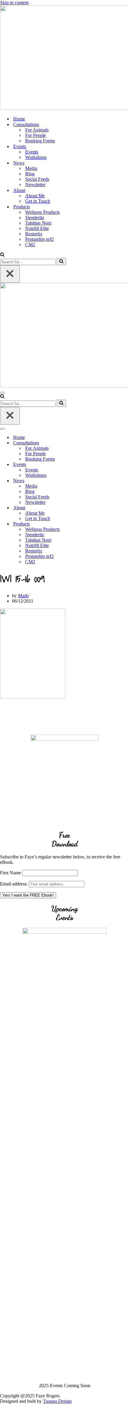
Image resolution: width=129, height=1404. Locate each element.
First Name (10, 872)
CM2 (30, 244)
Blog (29, 173)
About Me (35, 195)
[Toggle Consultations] (105, 443)
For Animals (37, 129)
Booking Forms (40, 140)
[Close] (10, 274)
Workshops (35, 157)
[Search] (2, 255)
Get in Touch (37, 201)
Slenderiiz (34, 217)
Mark (23, 595)
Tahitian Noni (38, 222)
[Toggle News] (105, 480)
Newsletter (35, 184)
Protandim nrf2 (39, 239)
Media (31, 168)
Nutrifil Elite (37, 228)
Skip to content (14, 2)
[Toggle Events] (105, 464)
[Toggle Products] (105, 524)
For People (35, 135)
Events (31, 151)
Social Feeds (37, 179)
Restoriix (33, 233)
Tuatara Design (57, 1401)
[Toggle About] (105, 507)
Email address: (14, 883)
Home (19, 118)
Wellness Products (42, 212)
